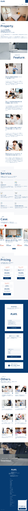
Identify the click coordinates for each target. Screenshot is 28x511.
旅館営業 (11, 504)
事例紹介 (11, 481)
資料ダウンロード (12, 492)
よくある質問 (11, 489)
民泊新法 (6, 242)
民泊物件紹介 (11, 499)
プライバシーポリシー (3, 509)
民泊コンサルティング (12, 501)
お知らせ (11, 486)
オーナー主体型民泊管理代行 (13, 495)
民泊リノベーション (12, 505)
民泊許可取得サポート (12, 502)
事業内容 (22, 4)
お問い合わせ (11, 490)
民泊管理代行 (11, 496)
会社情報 (11, 483)
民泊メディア (11, 487)
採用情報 (11, 484)
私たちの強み (11, 480)
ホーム (19, 4)
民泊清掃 (11, 498)
